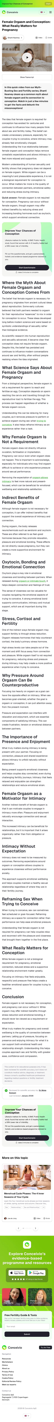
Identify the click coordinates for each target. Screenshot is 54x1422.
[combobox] (43, 12)
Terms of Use (7, 1375)
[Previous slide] (18, 1228)
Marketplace (7, 1362)
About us (6, 1368)
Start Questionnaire (27, 268)
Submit (27, 1334)
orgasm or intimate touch (32, 581)
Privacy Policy (8, 1372)
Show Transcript (27, 77)
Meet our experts (9, 1384)
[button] (27, 57)
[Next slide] (35, 1228)
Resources (6, 1359)
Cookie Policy (7, 1378)
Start (48, 4)
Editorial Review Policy (11, 1381)
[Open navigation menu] (50, 12)
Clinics (5, 1365)
